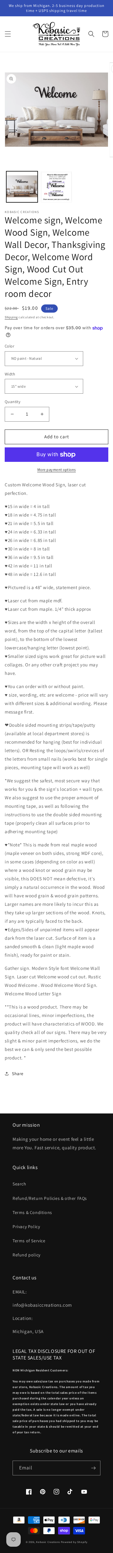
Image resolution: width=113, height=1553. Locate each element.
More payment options (56, 469)
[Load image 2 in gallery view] (56, 187)
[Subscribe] (93, 1468)
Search (19, 1184)
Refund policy (26, 1255)
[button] (8, 34)
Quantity (12, 401)
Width (10, 374)
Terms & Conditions (32, 1212)
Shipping (11, 317)
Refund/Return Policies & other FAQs (50, 1198)
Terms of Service (29, 1241)
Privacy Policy (26, 1226)
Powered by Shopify (74, 1542)
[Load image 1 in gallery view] (22, 187)
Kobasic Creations (48, 1542)
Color (9, 346)
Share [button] (18, 1073)
